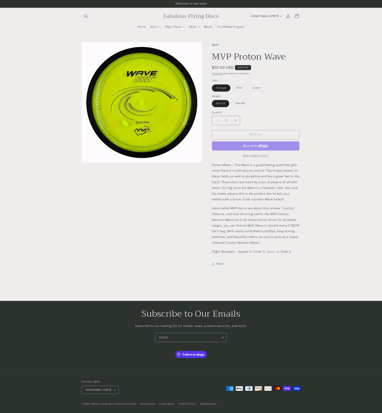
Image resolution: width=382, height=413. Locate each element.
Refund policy (147, 404)
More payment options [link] (256, 155)
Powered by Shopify (125, 404)
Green (258, 89)
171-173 (222, 104)
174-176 (242, 104)
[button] (86, 16)
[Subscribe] (222, 337)
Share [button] (219, 263)
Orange (223, 89)
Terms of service (187, 404)
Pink (242, 89)
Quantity (217, 112)
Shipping (217, 73)
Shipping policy (208, 404)
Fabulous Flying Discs (102, 404)
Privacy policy (166, 404)
